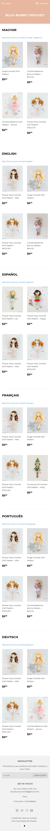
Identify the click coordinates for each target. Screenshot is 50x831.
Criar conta (40, 775)
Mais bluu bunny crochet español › (18, 282)
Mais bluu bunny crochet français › (18, 403)
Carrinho (43, 3)
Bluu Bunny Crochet (25, 15)
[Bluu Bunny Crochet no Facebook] (17, 811)
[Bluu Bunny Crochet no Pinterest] (22, 811)
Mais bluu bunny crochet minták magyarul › (22, 38)
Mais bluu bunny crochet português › (19, 524)
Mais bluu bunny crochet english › (18, 161)
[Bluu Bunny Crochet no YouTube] (31, 811)
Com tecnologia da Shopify (24, 821)
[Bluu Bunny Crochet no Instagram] (26, 811)
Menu (8, 3)
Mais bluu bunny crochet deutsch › (18, 645)
